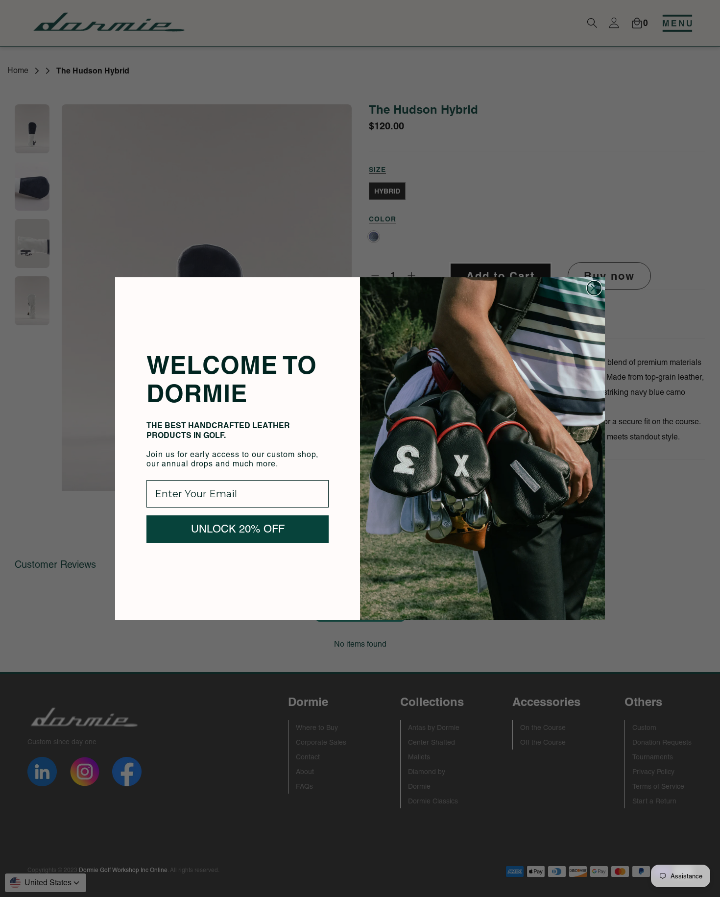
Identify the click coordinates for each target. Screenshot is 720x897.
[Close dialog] (594, 288)
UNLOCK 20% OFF (238, 529)
